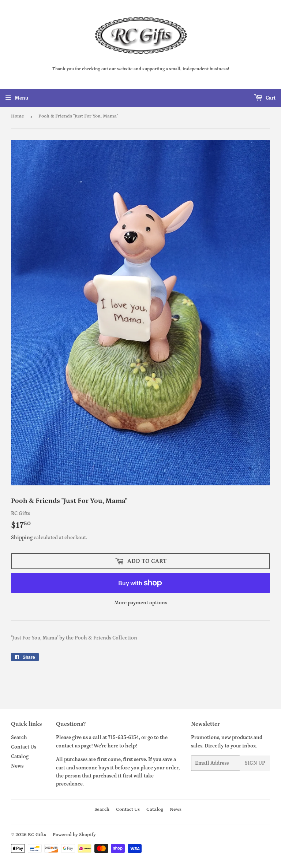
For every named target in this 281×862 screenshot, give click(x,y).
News (17, 766)
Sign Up (255, 763)
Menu (21, 98)
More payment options (140, 603)
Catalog (20, 757)
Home (17, 116)
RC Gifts (37, 834)
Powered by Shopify (74, 834)
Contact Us (23, 747)
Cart (270, 98)
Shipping (22, 538)
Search (19, 737)
